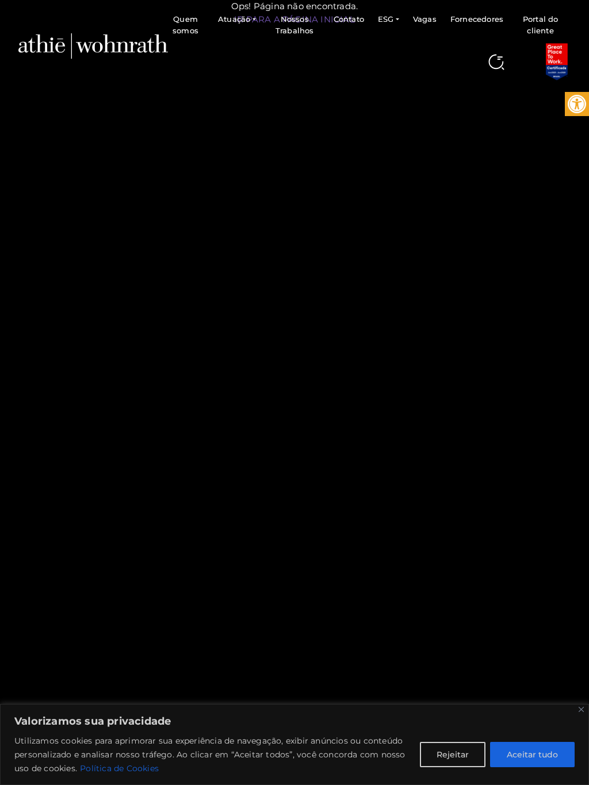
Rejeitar (453, 754)
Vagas (425, 19)
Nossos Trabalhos (295, 24)
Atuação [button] (234, 19)
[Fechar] (581, 709)
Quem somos (185, 24)
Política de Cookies (119, 768)
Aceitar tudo (532, 754)
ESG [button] (386, 19)
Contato (349, 19)
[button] (577, 104)
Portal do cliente (541, 24)
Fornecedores (476, 19)
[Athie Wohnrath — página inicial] (93, 45)
